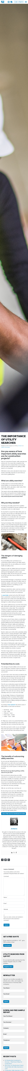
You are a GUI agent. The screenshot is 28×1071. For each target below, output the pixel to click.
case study (5, 595)
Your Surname (7, 1022)
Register (21, 1)
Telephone (6, 1040)
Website (6, 909)
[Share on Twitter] (5, 860)
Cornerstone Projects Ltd (2, 2)
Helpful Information (5, 447)
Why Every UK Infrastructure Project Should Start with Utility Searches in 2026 (14, 1067)
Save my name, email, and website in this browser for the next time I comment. (13, 918)
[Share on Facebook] (2, 860)
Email (5, 903)
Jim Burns (20, 445)
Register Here (8, 966)
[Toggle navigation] (26, 2)
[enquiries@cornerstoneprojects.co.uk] (9, 2)
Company (6, 1028)
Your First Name (8, 1016)
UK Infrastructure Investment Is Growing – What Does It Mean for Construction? (13, 1062)
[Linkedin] (12, 852)
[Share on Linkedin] (9, 860)
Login (16, 1)
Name (5, 897)
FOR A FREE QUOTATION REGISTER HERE (13, 813)
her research (11, 704)
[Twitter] (14, 852)
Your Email (6, 994)
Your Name (6, 988)
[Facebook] (16, 852)
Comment (6, 876)
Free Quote (7, 945)
